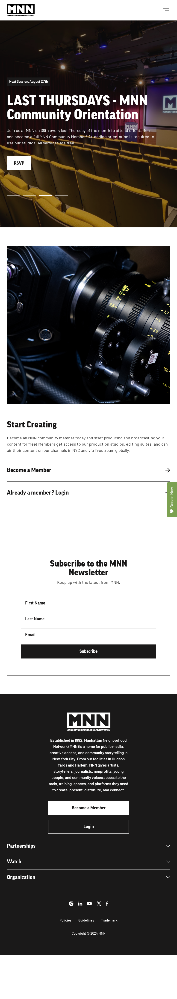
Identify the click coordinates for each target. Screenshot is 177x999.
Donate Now (172, 497)
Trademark (109, 920)
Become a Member (89, 808)
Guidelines (86, 920)
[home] (21, 10)
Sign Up (21, 153)
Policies (65, 920)
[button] (13, 195)
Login (88, 826)
